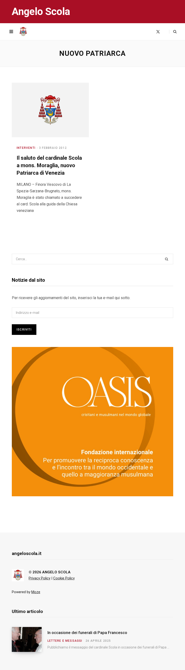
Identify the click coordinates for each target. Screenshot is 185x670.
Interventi (26, 148)
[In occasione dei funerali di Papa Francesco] (29, 639)
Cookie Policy (64, 578)
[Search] (173, 32)
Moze (35, 592)
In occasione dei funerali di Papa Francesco (87, 632)
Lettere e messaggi (64, 640)
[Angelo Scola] (23, 32)
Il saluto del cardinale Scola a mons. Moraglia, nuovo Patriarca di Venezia (49, 165)
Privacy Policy (39, 578)
